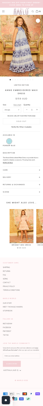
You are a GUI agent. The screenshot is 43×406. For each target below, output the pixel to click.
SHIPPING (6, 267)
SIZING (5, 279)
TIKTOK (6, 335)
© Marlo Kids (21, 380)
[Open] (6, 400)
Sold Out (21, 121)
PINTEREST (7, 331)
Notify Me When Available (21, 127)
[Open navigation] (3, 11)
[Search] (33, 11)
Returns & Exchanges (14, 185)
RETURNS (6, 271)
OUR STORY (7, 303)
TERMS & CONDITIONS (11, 290)
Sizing (6, 192)
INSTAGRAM (7, 324)
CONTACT (7, 283)
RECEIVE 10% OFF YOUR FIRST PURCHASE (21, 116)
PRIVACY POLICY (9, 286)
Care (5, 170)
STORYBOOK (7, 311)
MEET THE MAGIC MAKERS (13, 307)
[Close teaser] (13, 398)
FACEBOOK (7, 327)
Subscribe (11, 364)
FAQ (4, 275)
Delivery (7, 177)
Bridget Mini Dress (21, 245)
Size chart (17, 105)
